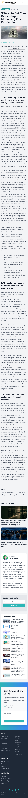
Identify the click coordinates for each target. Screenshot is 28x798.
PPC (11, 495)
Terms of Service (6, 778)
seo (3, 497)
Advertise (3, 783)
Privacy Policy (5, 781)
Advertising (4, 736)
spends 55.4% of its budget (16, 49)
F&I (2, 746)
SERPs (24, 495)
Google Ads (5, 495)
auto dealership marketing (8, 492)
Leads (2, 741)
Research (3, 764)
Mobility (17, 752)
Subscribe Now (14, 721)
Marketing (4, 738)
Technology (18, 744)
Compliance (18, 747)
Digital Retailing (19, 754)
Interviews (4, 766)
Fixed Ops (4, 748)
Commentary (5, 769)
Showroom (4, 743)
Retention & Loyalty (6, 750)
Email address (7, 713)
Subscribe (14, 605)
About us (3, 776)
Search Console (22, 492)
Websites (17, 749)
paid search (17, 495)
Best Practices (5, 761)
